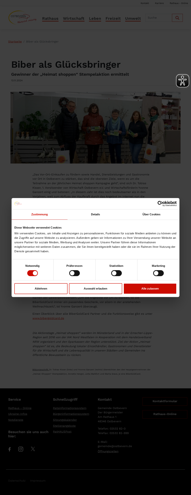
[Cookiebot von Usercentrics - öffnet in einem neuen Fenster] (160, 203)
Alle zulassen (150, 288)
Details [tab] (95, 214)
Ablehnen (41, 288)
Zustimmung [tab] (39, 214)
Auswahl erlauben (95, 288)
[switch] (74, 273)
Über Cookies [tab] (151, 214)
